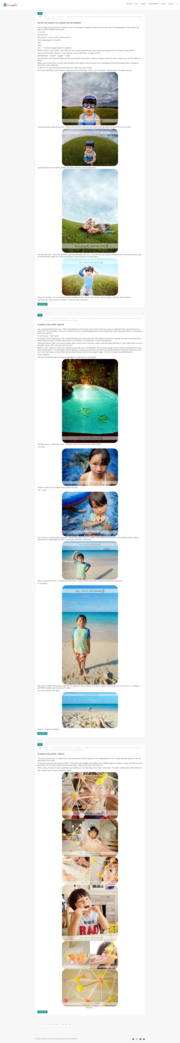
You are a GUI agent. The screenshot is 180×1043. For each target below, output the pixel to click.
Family (68, 747)
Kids (54, 16)
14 (63, 1024)
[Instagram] (144, 1039)
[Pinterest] (137, 1039)
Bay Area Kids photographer (91, 16)
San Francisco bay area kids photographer (131, 16)
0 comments (60, 16)
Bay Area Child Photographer (76, 16)
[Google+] (133, 1039)
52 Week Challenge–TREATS (50, 754)
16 (69, 1024)
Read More (42, 304)
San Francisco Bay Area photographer (54, 19)
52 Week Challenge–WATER (50, 325)
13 (59, 1024)
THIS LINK (41, 32)
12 (56, 1024)
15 (66, 1024)
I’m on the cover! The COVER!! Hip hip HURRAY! (59, 23)
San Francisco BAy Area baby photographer (110, 16)
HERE (97, 53)
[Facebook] (140, 1039)
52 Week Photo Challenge (59, 318)
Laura (47, 16)
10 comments (78, 747)
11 (53, 1024)
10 (49, 1024)
